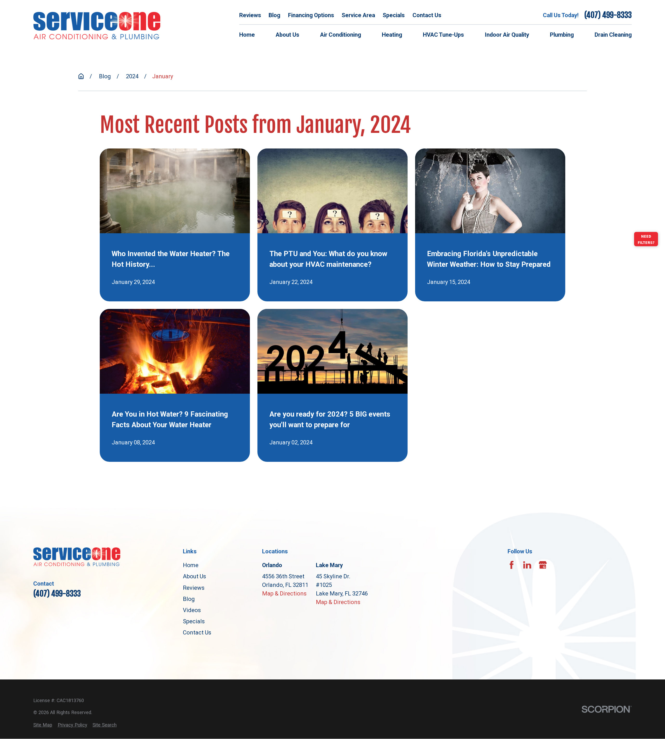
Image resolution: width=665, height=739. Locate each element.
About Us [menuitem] (287, 34)
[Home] (96, 25)
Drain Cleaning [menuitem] (613, 34)
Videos (192, 610)
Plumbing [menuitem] (562, 34)
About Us (194, 576)
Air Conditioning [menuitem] (340, 34)
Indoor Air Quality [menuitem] (507, 34)
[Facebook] (512, 565)
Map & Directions (284, 593)
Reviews (250, 15)
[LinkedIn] (527, 565)
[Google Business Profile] (543, 565)
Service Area (358, 15)
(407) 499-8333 (608, 15)
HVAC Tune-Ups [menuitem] (443, 34)
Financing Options (311, 15)
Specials (394, 15)
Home (190, 565)
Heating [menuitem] (392, 34)
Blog (274, 15)
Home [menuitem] (247, 34)
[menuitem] (42, 724)
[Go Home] (81, 76)
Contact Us (427, 15)
